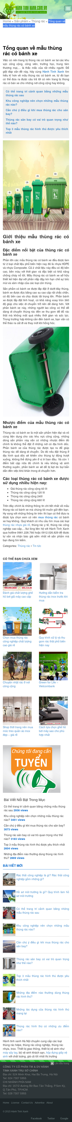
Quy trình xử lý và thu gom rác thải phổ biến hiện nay (52, 641)
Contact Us (27, 1102)
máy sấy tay (10, 1052)
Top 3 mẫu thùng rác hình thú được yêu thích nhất (37, 131)
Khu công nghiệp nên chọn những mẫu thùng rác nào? (37, 102)
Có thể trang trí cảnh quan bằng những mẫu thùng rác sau (37, 93)
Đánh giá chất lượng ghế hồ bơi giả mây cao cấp (18, 594)
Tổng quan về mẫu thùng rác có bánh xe (32, 50)
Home (7, 21)
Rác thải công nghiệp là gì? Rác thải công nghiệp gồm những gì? (42, 877)
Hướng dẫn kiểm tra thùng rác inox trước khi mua (53, 596)
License (15, 1102)
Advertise (40, 1102)
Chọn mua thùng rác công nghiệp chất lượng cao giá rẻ (17, 641)
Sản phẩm (21, 21)
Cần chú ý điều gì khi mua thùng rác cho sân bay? (37, 112)
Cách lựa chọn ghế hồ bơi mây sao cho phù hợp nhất (52, 731)
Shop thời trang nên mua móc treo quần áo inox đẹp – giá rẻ (18, 731)
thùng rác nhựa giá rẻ (16, 525)
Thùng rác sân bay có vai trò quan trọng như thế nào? (37, 121)
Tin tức (37, 546)
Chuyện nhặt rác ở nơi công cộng (16, 684)
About (49, 1102)
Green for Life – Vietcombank (48, 684)
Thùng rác (38, 21)
